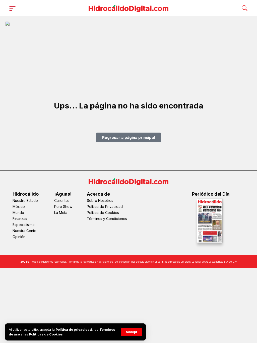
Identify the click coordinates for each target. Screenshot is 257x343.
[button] (131, 332)
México (19, 206)
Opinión (19, 237)
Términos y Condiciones (107, 218)
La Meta (60, 212)
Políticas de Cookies (46, 334)
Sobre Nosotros (100, 200)
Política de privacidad (74, 329)
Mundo (18, 212)
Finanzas (20, 218)
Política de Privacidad (105, 206)
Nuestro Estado (25, 200)
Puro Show (63, 206)
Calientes (62, 200)
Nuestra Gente (24, 230)
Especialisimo (24, 224)
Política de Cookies (103, 212)
